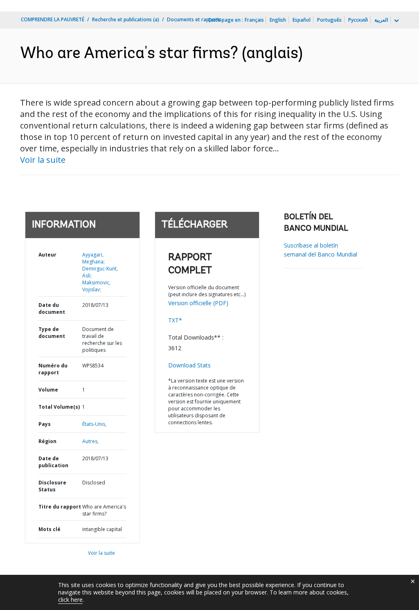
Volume (48, 389)
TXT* (175, 320)
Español (302, 19)
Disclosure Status (52, 486)
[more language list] (395, 20)
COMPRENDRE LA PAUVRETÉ (52, 19)
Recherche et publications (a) (125, 19)
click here (70, 599)
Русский (358, 19)
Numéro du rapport (53, 369)
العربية (381, 19)
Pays (44, 424)
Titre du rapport (59, 506)
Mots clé (49, 529)
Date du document (51, 308)
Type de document (51, 333)
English (278, 19)
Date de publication (53, 462)
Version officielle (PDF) (198, 303)
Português (329, 19)
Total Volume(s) (59, 406)
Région (47, 441)
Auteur (47, 254)
